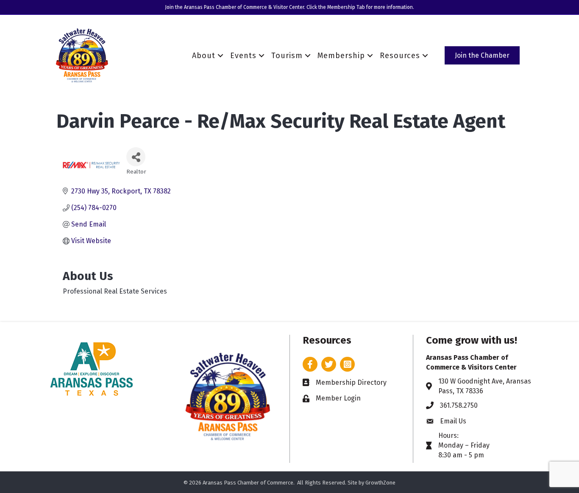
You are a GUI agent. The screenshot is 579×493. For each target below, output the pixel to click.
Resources (400, 55)
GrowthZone (380, 482)
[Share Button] (135, 156)
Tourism (287, 55)
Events (243, 55)
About (203, 55)
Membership (341, 55)
